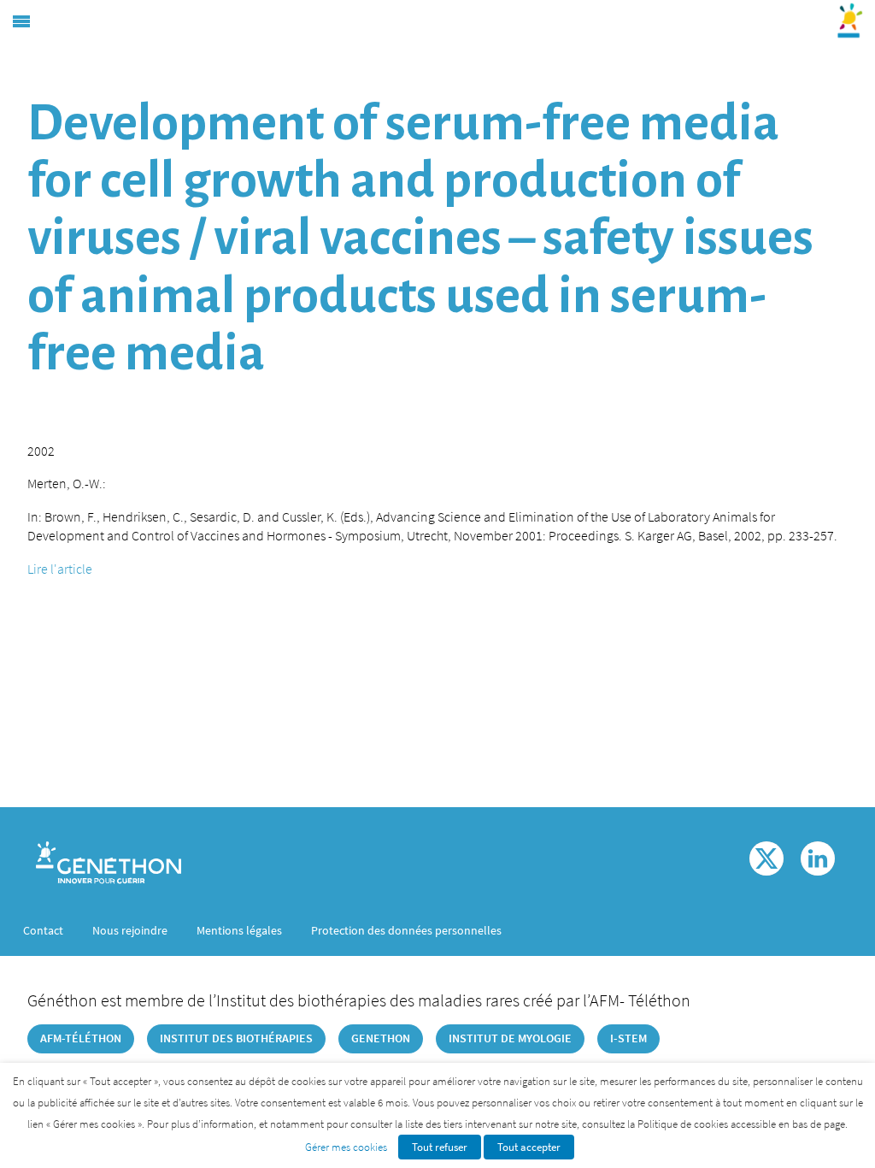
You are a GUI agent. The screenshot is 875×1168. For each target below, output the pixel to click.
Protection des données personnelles (406, 930)
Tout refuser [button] (439, 1147)
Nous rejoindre (129, 930)
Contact (43, 930)
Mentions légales (239, 930)
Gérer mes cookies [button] (346, 1147)
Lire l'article (59, 568)
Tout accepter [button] (529, 1147)
